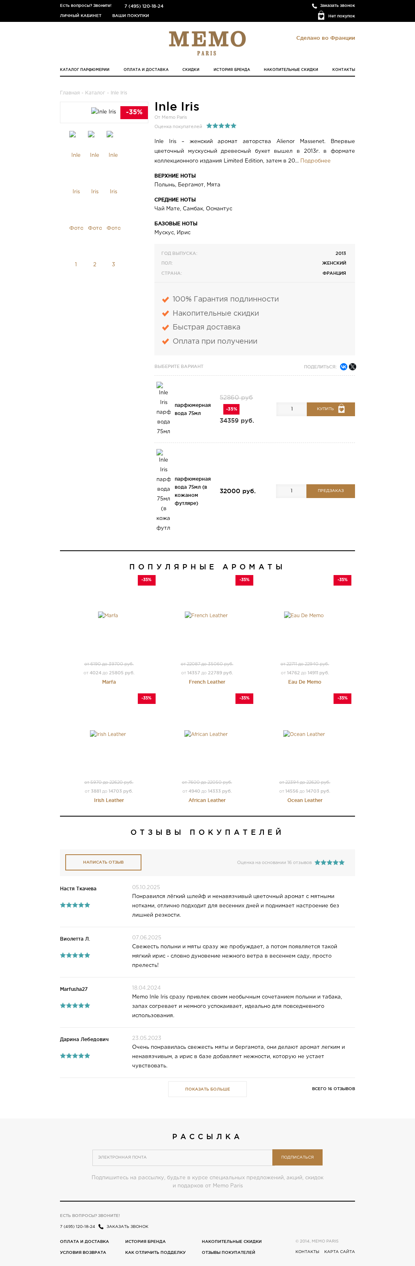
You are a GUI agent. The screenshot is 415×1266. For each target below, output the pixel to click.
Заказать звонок (337, 5)
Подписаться (297, 1157)
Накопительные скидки (291, 70)
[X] (352, 366)
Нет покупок (341, 16)
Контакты (343, 70)
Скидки (190, 70)
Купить (325, 409)
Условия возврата (83, 1252)
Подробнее (315, 161)
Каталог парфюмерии (84, 70)
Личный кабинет (80, 15)
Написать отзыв (103, 862)
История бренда (232, 70)
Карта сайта (339, 1252)
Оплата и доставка (146, 70)
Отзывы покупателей (228, 1252)
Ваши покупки (130, 15)
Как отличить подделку (155, 1252)
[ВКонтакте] (343, 366)
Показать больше (207, 1089)
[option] (76, 207)
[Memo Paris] (207, 42)
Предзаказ (331, 491)
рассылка (207, 1136)
